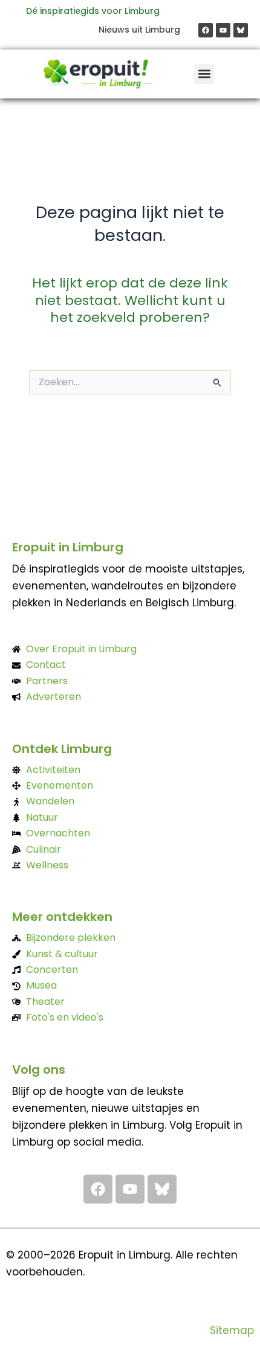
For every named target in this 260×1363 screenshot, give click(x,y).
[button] (204, 74)
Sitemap (232, 1330)
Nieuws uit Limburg (139, 30)
